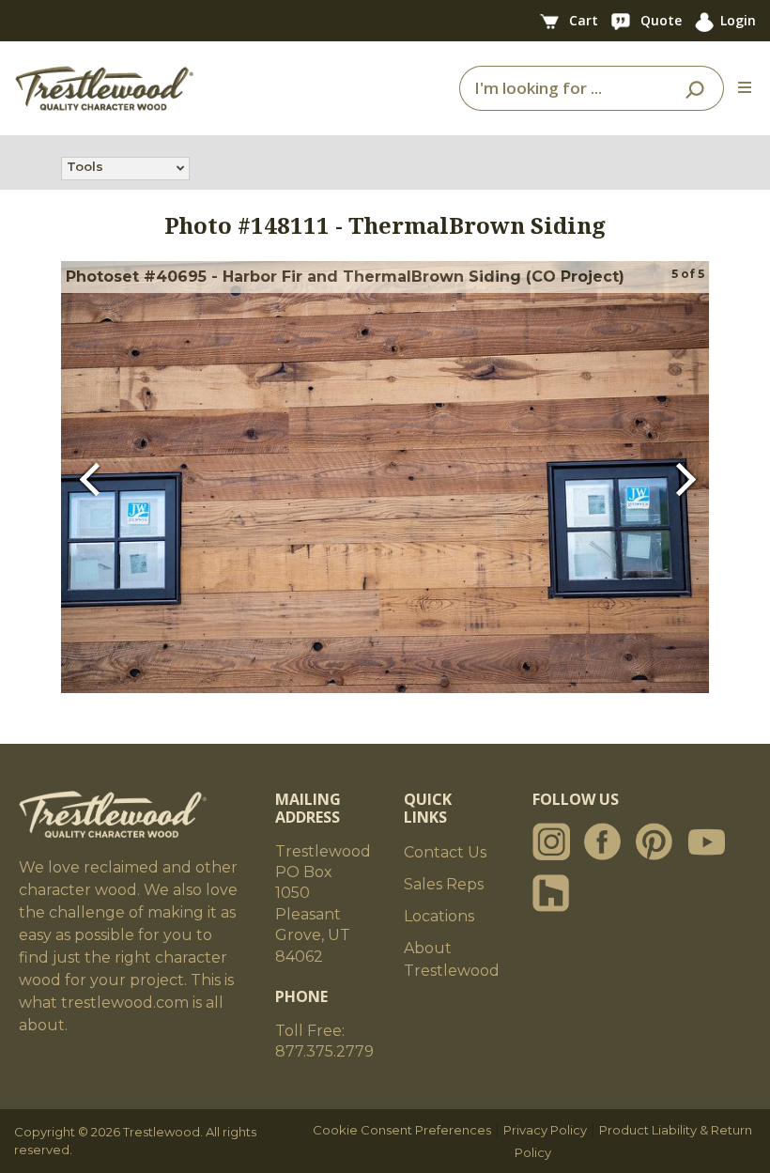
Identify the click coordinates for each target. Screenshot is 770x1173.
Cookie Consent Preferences (402, 1129)
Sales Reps (444, 884)
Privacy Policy (545, 1129)
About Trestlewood (452, 959)
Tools (85, 166)
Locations (439, 916)
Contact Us (445, 852)
